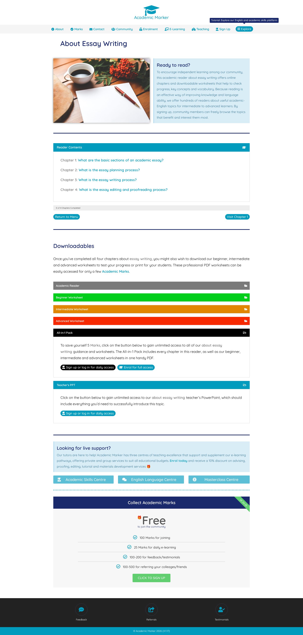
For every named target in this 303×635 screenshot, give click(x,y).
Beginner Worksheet (69, 297)
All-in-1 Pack (65, 332)
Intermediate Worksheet (72, 309)
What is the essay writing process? (108, 180)
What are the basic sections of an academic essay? (120, 160)
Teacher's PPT (66, 385)
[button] (83, 480)
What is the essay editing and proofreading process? (123, 189)
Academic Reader (67, 285)
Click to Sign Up (151, 578)
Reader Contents (69, 147)
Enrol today (178, 461)
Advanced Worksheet (70, 321)
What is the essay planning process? (109, 170)
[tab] (151, 147)
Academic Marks (115, 271)
